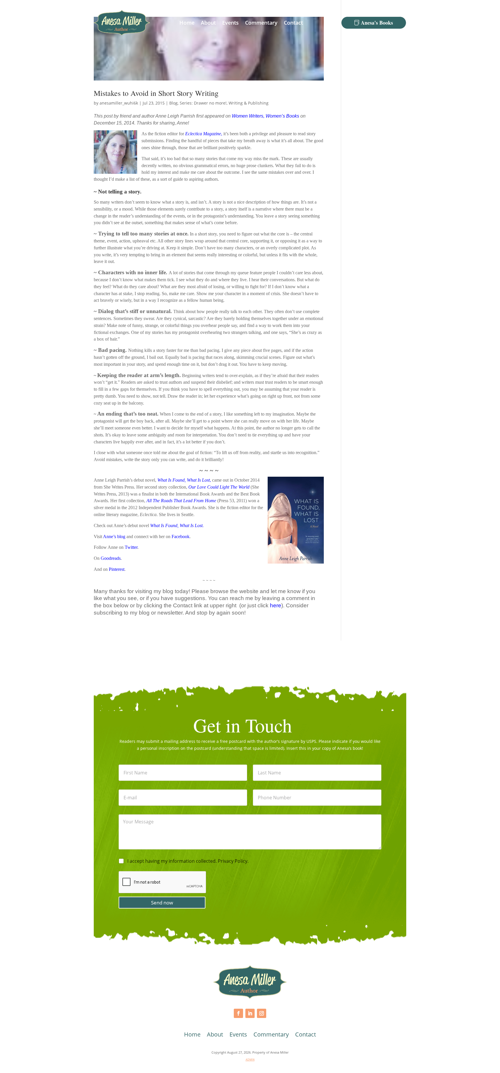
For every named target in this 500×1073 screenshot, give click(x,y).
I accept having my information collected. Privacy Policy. (188, 861)
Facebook (181, 536)
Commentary (261, 22)
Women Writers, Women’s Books (265, 116)
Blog (173, 103)
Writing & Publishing (249, 103)
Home (186, 22)
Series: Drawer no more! (203, 103)
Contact (293, 22)
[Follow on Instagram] (261, 1013)
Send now (162, 902)
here (275, 605)
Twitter (131, 547)
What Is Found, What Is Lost (176, 525)
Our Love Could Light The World (218, 487)
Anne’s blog (114, 536)
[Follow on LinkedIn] (250, 1013)
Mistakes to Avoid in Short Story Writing (156, 93)
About (208, 22)
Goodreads (111, 558)
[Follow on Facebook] (238, 1013)
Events (230, 22)
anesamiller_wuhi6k (119, 103)
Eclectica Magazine (203, 133)
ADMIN (250, 1059)
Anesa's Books (377, 22)
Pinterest (116, 569)
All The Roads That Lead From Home (181, 500)
